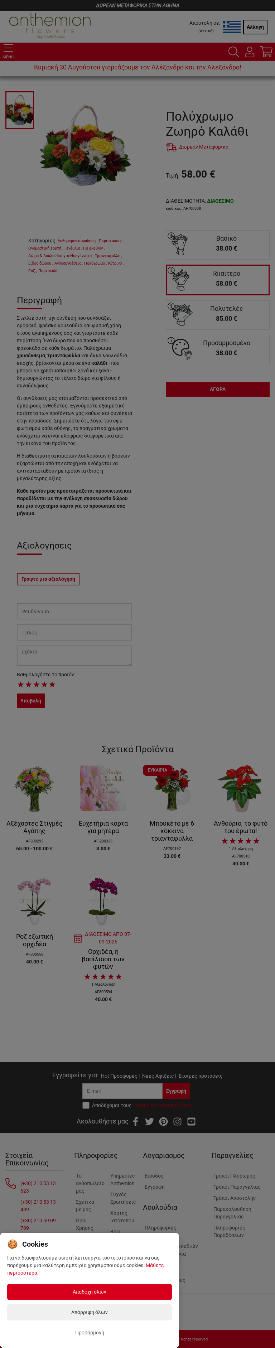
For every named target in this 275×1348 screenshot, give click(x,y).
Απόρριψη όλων (89, 1312)
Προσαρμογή (89, 1332)
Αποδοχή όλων (89, 1292)
